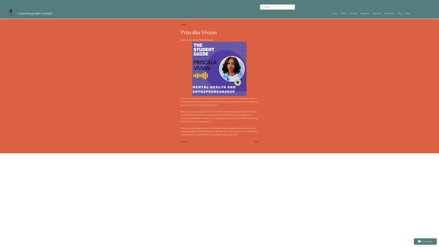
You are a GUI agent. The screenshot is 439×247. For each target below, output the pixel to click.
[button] (343, 13)
